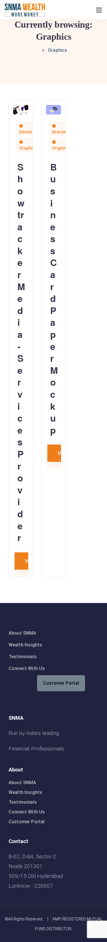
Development (31, 132)
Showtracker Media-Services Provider (21, 352)
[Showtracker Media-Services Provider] (20, 109)
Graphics (27, 148)
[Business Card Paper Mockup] (53, 109)
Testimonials (23, 656)
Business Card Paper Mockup (54, 298)
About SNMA (23, 633)
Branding (60, 132)
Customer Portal (61, 683)
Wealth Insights (25, 645)
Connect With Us (27, 668)
